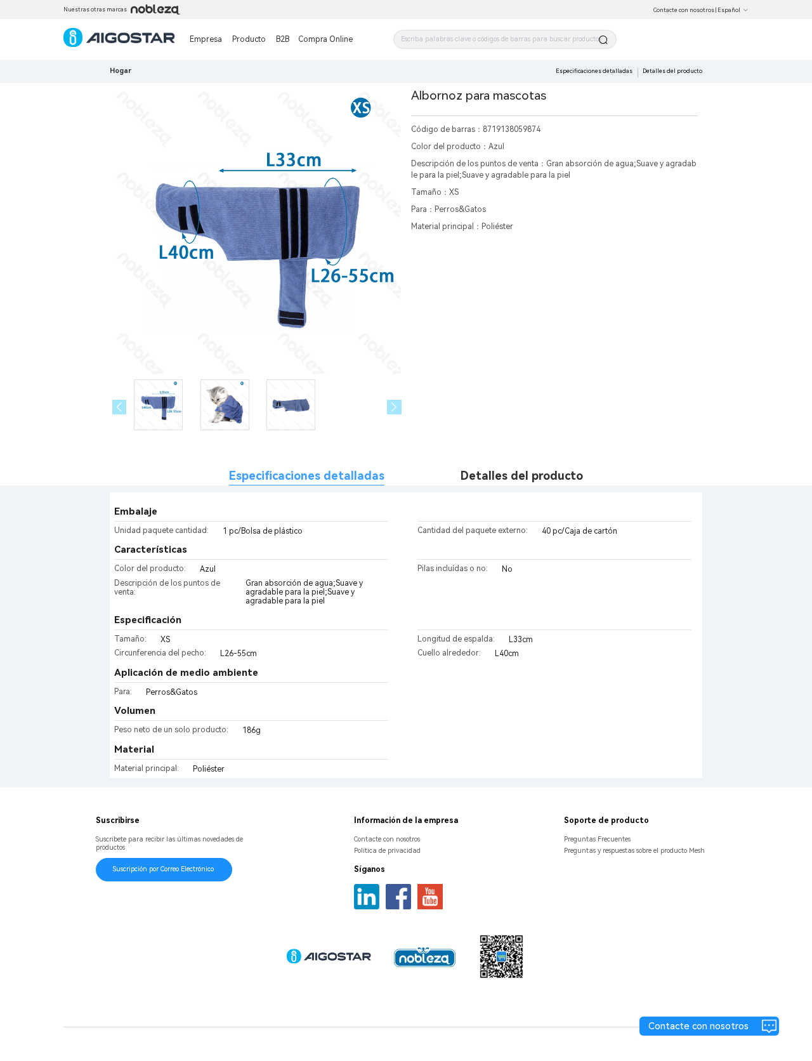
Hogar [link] (120, 71)
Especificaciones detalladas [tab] (306, 475)
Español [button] (728, 10)
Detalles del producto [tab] (522, 475)
